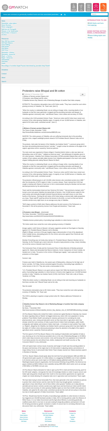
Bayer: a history (7, 56)
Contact (4, 74)
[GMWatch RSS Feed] (64, 14)
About (3, 77)
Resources (5, 39)
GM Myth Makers (7, 43)
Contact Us (72, 413)
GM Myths (5, 48)
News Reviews (6, 25)
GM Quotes (5, 46)
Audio (3, 63)
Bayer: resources (7, 58)
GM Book (5, 61)
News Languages (7, 27)
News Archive (24, 417)
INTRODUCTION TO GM (96, 20)
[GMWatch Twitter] (61, 14)
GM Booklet (5, 59)
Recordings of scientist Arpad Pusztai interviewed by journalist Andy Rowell (26, 66)
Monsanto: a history (8, 52)
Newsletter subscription (9, 23)
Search (4, 81)
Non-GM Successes (8, 41)
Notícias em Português (9, 29)
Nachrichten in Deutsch (9, 33)
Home (23, 413)
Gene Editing (6, 45)
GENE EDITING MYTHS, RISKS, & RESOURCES (96, 32)
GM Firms (5, 50)
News (3, 21)
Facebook (72, 417)
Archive (4, 35)
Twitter (72, 419)
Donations (5, 70)
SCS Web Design (53, 426)
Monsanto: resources (8, 54)
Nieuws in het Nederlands (10, 31)
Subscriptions (24, 415)
